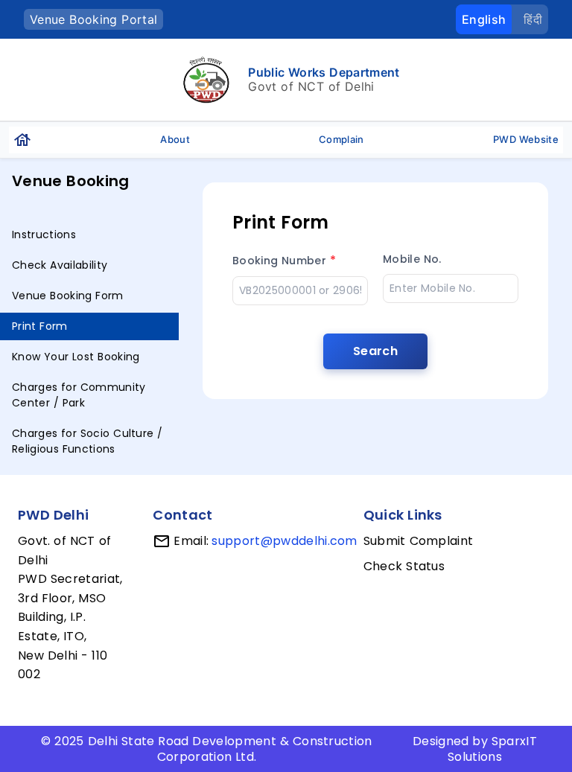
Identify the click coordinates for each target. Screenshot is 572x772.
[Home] (22, 140)
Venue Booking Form (68, 295)
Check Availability (59, 265)
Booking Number (284, 260)
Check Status (404, 566)
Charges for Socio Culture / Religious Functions (87, 441)
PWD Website (526, 139)
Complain (341, 139)
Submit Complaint (418, 540)
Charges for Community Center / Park (79, 395)
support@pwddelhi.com (284, 540)
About (175, 139)
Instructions (44, 234)
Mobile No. (412, 259)
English (484, 19)
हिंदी (533, 19)
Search (375, 351)
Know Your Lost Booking (75, 356)
